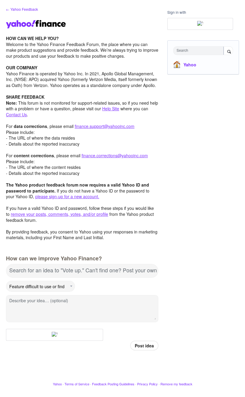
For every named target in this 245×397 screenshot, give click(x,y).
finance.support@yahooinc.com (104, 126)
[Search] (228, 51)
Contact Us (16, 114)
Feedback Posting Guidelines (113, 383)
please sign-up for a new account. (67, 196)
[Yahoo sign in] (54, 335)
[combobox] (199, 50)
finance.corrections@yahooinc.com (115, 155)
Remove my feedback (176, 383)
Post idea (144, 346)
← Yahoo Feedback (22, 9)
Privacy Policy (147, 383)
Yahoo (189, 65)
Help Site (110, 109)
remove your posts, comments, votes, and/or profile (59, 214)
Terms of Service (77, 383)
